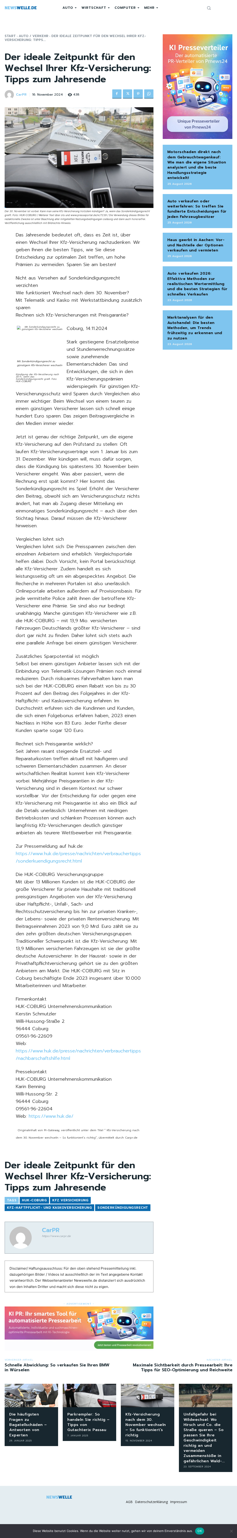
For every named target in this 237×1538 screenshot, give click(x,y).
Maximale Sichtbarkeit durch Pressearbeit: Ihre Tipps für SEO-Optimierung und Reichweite (182, 1367)
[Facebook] (117, 94)
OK (199, 1531)
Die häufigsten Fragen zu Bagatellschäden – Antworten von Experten (28, 1425)
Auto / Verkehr (33, 36)
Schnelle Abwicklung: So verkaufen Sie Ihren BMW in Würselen (57, 1367)
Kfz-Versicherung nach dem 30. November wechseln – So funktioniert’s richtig (145, 1425)
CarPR (21, 95)
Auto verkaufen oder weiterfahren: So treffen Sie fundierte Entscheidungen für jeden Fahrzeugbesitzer (197, 209)
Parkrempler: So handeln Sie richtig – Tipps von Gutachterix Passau (88, 1422)
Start (10, 36)
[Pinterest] (138, 94)
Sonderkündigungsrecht (122, 1207)
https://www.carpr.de (56, 1236)
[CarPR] (10, 94)
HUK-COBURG (34, 1200)
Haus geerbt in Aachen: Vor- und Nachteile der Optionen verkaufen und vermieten (196, 245)
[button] (209, 8)
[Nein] (231, 1531)
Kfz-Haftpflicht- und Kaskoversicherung (49, 1207)
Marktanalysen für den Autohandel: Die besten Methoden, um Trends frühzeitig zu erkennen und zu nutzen (194, 328)
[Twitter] (127, 94)
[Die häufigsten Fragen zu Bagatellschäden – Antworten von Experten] (31, 1395)
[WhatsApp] (148, 94)
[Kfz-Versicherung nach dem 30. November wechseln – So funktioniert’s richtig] (147, 1395)
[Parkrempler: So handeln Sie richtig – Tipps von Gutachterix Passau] (89, 1395)
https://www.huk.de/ (51, 1116)
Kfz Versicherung (70, 1200)
